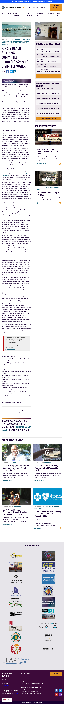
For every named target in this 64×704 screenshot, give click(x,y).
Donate (56, 673)
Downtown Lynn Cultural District (30, 691)
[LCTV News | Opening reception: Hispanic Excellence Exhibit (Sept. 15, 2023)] (16, 496)
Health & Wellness (13, 41)
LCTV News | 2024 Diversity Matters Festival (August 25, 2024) (46, 468)
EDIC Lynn (23, 689)
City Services (23, 39)
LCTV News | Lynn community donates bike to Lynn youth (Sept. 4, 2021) (16, 468)
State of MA (5, 42)
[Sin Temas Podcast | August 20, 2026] (48, 178)
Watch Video (42, 163)
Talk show (54, 146)
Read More (39, 528)
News (9, 13)
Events (46, 462)
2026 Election (29, 14)
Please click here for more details (43, 1)
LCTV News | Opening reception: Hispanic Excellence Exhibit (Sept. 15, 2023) (16, 512)
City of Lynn (15, 39)
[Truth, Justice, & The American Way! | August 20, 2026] (48, 137)
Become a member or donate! (56, 7)
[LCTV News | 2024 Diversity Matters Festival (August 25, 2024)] (47, 452)
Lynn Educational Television (28, 677)
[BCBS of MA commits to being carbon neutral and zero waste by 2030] (47, 496)
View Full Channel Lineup (49, 76)
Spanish (53, 187)
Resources (51, 13)
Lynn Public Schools (26, 679)
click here (15, 693)
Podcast (48, 146)
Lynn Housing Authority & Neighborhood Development (31, 684)
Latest (29, 7)
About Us (58, 14)
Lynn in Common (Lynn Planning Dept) (30, 693)
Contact (36, 7)
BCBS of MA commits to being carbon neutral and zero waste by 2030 (47, 513)
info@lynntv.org (5, 685)
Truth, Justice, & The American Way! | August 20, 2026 (48, 151)
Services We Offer (40, 14)
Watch (3, 13)
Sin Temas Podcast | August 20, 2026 (48, 194)
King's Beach (21, 41)
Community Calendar (16, 14)
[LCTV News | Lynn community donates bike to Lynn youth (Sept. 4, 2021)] (16, 452)
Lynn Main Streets (25, 695)
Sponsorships (43, 7)
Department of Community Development (31, 687)
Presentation (11, 349)
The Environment (13, 42)
